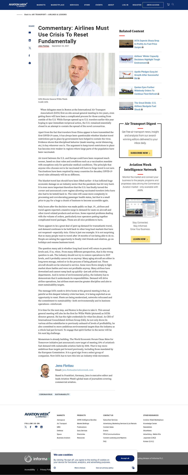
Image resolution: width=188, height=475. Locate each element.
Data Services (82, 431)
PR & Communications (111, 434)
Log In (125, 5)
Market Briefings (83, 423)
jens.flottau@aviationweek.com (77, 370)
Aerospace (61, 420)
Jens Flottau (43, 46)
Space (59, 434)
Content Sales (108, 427)
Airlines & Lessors (57, 15)
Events (99, 5)
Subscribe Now (139, 153)
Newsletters (147, 427)
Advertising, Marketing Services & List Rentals (120, 423)
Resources (81, 438)
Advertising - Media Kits (152, 434)
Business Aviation (63, 438)
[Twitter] (26, 427)
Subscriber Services (110, 420)
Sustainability (62, 394)
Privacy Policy (46, 470)
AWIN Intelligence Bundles (86, 420)
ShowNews (147, 431)
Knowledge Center (150, 423)
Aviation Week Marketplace (153, 420)
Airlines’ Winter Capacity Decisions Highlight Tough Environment (147, 59)
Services (74, 5)
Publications (81, 427)
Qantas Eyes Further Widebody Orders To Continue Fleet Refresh (145, 90)
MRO (58, 427)
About (111, 5)
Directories (81, 434)
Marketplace (57, 5)
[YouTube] (36, 427)
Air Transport (39, 15)
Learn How (139, 239)
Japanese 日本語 (149, 438)
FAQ (104, 441)
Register (137, 5)
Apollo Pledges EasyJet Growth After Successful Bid (146, 75)
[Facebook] (31, 427)
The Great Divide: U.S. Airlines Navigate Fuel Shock (145, 106)
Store (87, 5)
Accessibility (29, 470)
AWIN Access (153, 5)
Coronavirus (45, 394)
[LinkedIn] (41, 427)
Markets (41, 5)
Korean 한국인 (148, 441)
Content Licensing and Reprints (114, 438)
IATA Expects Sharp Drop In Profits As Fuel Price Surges (146, 44)
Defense (60, 431)
